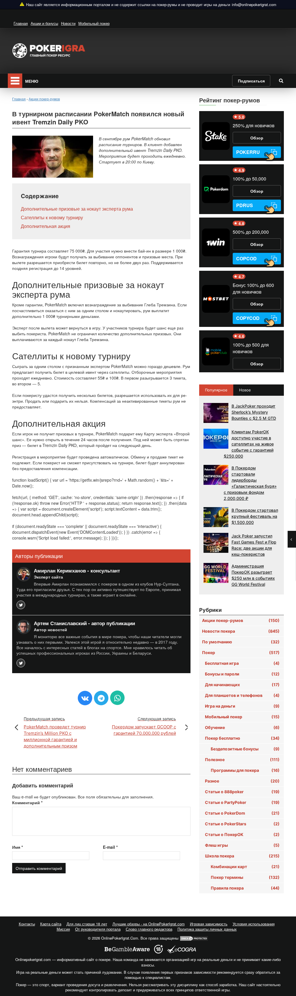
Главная (21, 23)
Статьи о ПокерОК (242, 834)
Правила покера (245, 887)
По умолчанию (241, 641)
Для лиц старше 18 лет (86, 924)
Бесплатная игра (242, 663)
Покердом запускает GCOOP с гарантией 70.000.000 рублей (144, 726)
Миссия (63, 929)
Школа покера (242, 855)
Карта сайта (50, 924)
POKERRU (248, 152)
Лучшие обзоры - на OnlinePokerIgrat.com (148, 924)
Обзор (256, 138)
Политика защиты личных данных (207, 929)
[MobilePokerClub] (216, 351)
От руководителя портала (98, 929)
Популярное (216, 390)
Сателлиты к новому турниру (52, 217)
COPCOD (246, 258)
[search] (281, 80)
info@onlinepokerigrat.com (254, 4)
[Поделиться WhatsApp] (117, 698)
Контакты (27, 924)
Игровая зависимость (208, 924)
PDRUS (244, 205)
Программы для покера (245, 770)
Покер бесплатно (242, 738)
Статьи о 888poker (242, 791)
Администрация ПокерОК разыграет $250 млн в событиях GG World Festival (253, 575)
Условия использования (254, 924)
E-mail (110, 847)
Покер (241, 652)
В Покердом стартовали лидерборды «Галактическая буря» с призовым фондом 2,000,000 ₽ (250, 483)
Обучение (242, 727)
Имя (17, 847)
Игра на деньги (242, 706)
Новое (245, 390)
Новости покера (241, 631)
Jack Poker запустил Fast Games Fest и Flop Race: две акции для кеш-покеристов (254, 545)
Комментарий (27, 802)
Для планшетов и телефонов (242, 695)
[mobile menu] (15, 81)
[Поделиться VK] (85, 698)
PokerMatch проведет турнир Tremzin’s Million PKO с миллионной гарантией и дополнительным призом (55, 732)
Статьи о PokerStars (242, 823)
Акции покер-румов (241, 620)
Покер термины (245, 877)
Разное (242, 780)
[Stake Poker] (216, 136)
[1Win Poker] (216, 242)
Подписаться (251, 81)
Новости (68, 23)
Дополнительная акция (45, 226)
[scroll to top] (284, 961)
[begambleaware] (127, 949)
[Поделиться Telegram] (101, 698)
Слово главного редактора (149, 929)
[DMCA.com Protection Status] (194, 938)
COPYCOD (248, 318)
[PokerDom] (216, 189)
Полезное (242, 759)
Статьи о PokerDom (242, 813)
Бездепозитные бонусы (245, 748)
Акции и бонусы (44, 23)
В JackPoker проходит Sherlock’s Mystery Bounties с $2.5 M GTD (254, 412)
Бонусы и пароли (242, 673)
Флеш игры (242, 845)
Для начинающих (242, 684)
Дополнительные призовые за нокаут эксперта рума (77, 209)
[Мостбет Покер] (216, 299)
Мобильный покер (94, 23)
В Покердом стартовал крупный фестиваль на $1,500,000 (255, 516)
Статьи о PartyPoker (242, 802)
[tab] (216, 390)
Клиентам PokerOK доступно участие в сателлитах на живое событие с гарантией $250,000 (249, 444)
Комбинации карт (245, 866)
